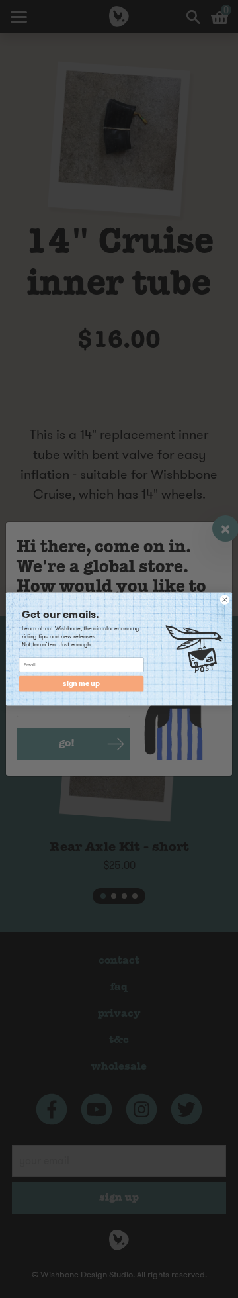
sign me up (81, 684)
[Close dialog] (224, 600)
